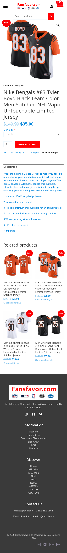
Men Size (8, 129)
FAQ (33, 445)
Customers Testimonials (34, 438)
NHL (33, 479)
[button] (58, 25)
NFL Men (33, 469)
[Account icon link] (51, 6)
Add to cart (27, 144)
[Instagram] (26, 414)
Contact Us (33, 435)
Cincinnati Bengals (13, 85)
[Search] (51, 16)
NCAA (33, 483)
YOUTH (33, 489)
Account (33, 431)
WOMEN (33, 486)
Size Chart (33, 441)
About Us (33, 448)
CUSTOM (33, 492)
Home (33, 466)
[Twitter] (40, 414)
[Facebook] (33, 414)
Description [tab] (10, 166)
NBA (33, 476)
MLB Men (33, 472)
